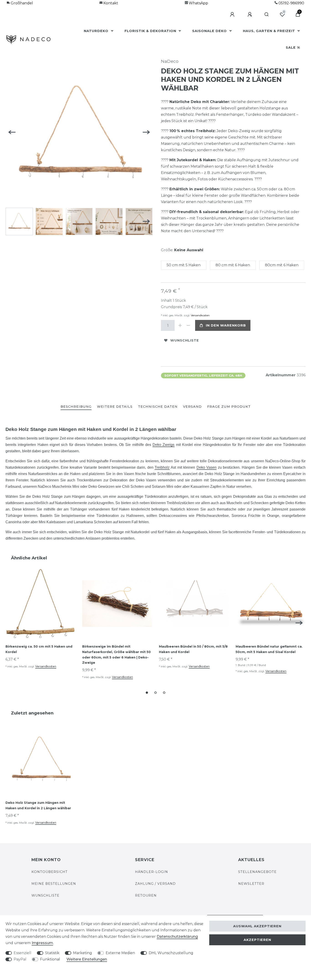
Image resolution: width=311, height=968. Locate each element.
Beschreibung (76, 407)
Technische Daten (158, 407)
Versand (192, 407)
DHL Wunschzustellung (171, 953)
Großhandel (21, 3)
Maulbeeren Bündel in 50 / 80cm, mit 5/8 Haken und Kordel (193, 649)
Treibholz (162, 467)
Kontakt (110, 3)
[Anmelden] (232, 15)
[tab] (76, 406)
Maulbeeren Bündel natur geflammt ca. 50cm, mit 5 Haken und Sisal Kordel (269, 649)
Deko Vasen (206, 467)
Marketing (82, 953)
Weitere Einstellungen (86, 959)
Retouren (146, 895)
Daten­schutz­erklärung (177, 936)
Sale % (293, 47)
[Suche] (267, 14)
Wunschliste (184, 340)
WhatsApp (198, 3)
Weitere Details (115, 407)
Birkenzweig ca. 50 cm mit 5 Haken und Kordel (38, 649)
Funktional (50, 959)
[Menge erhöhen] (180, 325)
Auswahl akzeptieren (257, 926)
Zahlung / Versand (155, 884)
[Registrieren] (250, 15)
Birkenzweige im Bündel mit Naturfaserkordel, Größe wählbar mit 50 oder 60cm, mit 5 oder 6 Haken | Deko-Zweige (116, 654)
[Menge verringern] (188, 325)
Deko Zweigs (163, 445)
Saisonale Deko (210, 31)
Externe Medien (120, 953)
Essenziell (22, 953)
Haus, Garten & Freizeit (269, 31)
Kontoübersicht (49, 872)
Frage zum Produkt (229, 407)
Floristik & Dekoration (151, 31)
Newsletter (251, 884)
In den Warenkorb (226, 325)
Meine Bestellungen (53, 884)
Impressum (42, 943)
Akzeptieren (257, 940)
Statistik (52, 953)
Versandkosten (200, 315)
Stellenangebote (257, 872)
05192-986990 (291, 3)
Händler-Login (151, 872)
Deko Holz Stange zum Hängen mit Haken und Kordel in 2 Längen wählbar (38, 805)
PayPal (20, 959)
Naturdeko (97, 31)
